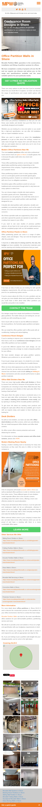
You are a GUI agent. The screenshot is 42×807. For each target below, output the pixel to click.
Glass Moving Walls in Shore (12, 801)
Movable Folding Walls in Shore (13, 797)
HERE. (18, 438)
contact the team (21, 308)
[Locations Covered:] (2, 3)
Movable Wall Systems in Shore (13, 790)
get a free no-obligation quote (21, 82)
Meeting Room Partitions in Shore (13, 793)
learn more (21, 529)
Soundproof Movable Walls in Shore (14, 799)
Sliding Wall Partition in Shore (12, 795)
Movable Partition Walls (9, 616)
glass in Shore (21, 154)
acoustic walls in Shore (28, 490)
